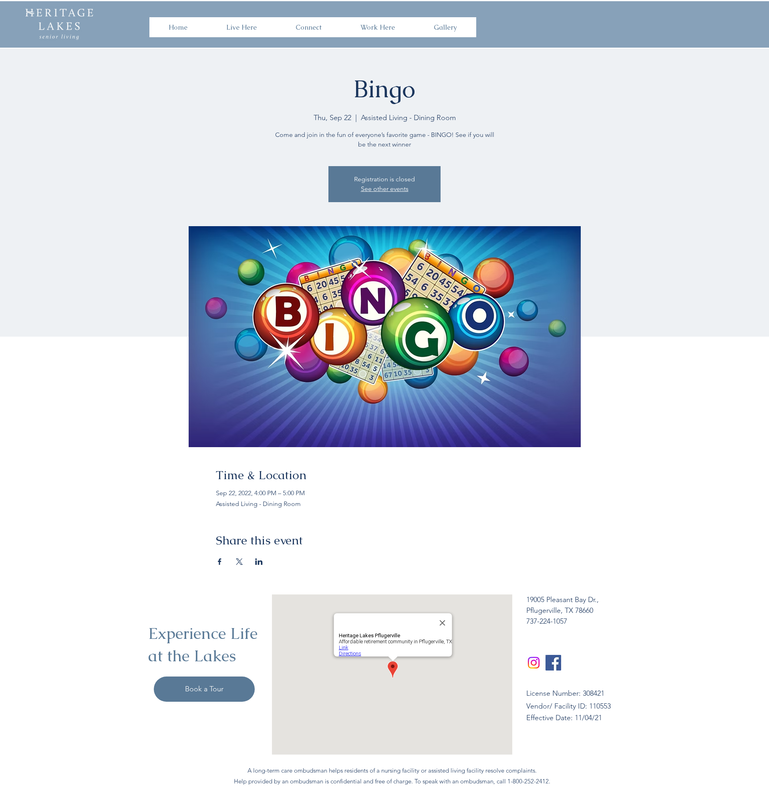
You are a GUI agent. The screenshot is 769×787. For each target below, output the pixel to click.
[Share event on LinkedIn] (259, 561)
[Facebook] (553, 663)
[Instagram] (534, 663)
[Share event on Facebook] (219, 561)
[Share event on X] (239, 561)
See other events (385, 189)
